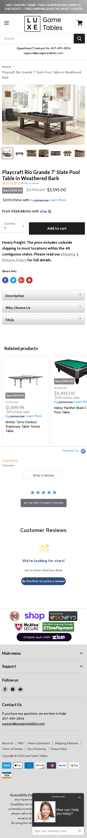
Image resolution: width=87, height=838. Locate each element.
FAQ (20, 743)
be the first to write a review (43, 503)
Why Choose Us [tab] (17, 308)
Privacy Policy (58, 749)
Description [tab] (14, 296)
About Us (8, 743)
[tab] (43, 475)
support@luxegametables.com (23, 724)
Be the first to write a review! (43, 581)
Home (6, 67)
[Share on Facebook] (5, 280)
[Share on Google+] (21, 280)
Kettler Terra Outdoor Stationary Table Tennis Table (22, 426)
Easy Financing (36, 749)
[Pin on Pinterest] (29, 280)
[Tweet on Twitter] (13, 280)
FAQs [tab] (9, 320)
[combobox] (38, 38)
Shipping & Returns (67, 743)
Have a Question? (39, 743)
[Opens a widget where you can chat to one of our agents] (58, 814)
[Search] (79, 38)
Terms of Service (12, 749)
